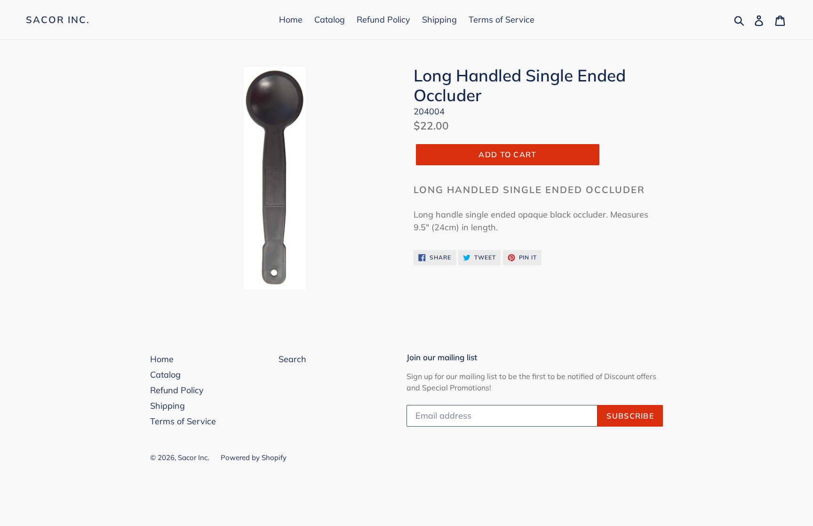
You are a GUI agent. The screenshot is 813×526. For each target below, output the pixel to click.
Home (291, 19)
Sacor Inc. (58, 19)
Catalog (329, 19)
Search (292, 359)
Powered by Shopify (254, 457)
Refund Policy (383, 19)
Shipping (439, 19)
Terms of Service (501, 19)
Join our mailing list (441, 357)
